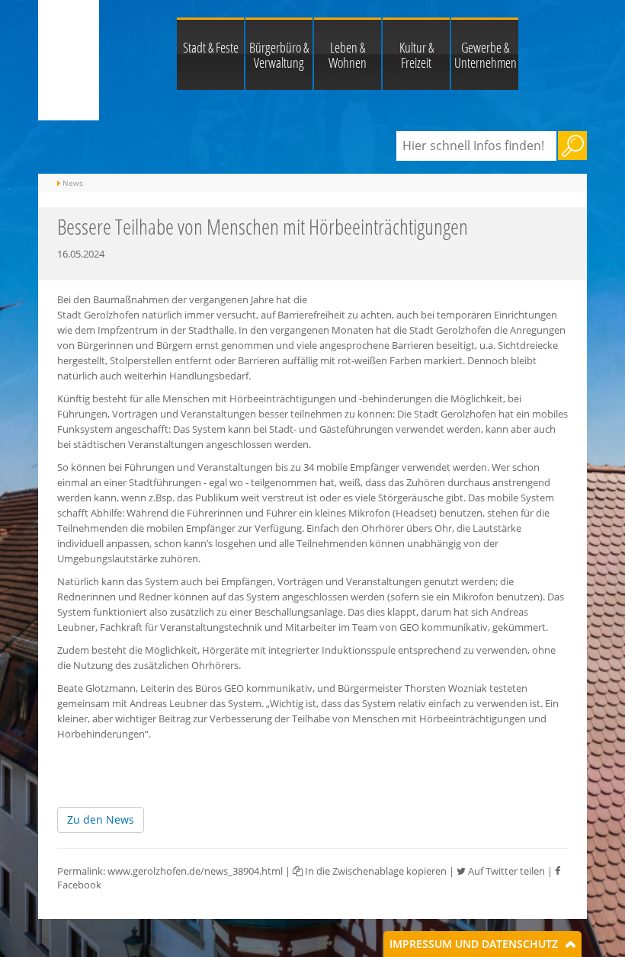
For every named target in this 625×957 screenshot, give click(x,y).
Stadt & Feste (211, 47)
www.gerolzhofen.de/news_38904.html (195, 871)
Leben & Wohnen (348, 55)
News (72, 183)
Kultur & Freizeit (416, 55)
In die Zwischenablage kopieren (375, 871)
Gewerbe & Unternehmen (485, 55)
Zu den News (100, 819)
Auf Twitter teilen (505, 871)
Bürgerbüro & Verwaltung (279, 55)
